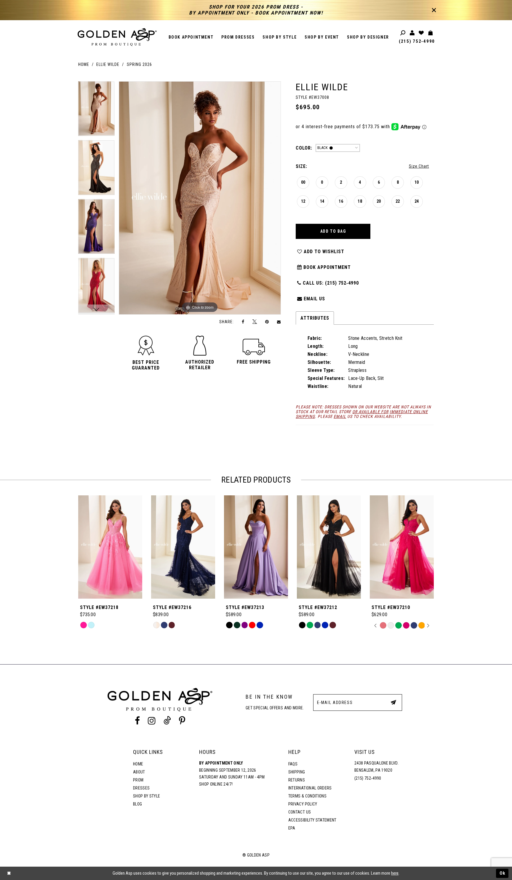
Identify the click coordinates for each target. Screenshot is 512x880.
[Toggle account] (412, 33)
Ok (502, 873)
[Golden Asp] (117, 37)
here (395, 873)
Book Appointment (326, 267)
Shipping (296, 772)
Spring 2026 (139, 64)
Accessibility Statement (312, 820)
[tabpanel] (96, 110)
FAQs (292, 764)
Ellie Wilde (107, 64)
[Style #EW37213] (256, 547)
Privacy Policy (302, 804)
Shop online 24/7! (216, 784)
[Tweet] (254, 322)
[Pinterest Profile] (182, 721)
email (340, 416)
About (139, 772)
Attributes (314, 318)
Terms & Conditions (307, 796)
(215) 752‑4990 (417, 41)
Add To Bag (333, 231)
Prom (138, 780)
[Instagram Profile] (151, 721)
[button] (146, 365)
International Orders (310, 788)
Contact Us (299, 812)
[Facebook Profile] (137, 721)
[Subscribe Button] (393, 702)
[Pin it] (267, 321)
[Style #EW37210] (402, 547)
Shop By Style (146, 796)
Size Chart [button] (419, 166)
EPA (291, 828)
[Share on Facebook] (243, 321)
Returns (296, 780)
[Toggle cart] (430, 33)
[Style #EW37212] (329, 547)
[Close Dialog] (9, 873)
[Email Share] (279, 322)
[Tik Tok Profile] (167, 721)
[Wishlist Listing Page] (421, 33)
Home (83, 64)
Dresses (141, 788)
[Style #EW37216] (183, 547)
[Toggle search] (403, 33)
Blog (137, 804)
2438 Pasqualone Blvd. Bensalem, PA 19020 (376, 767)
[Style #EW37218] (110, 547)
